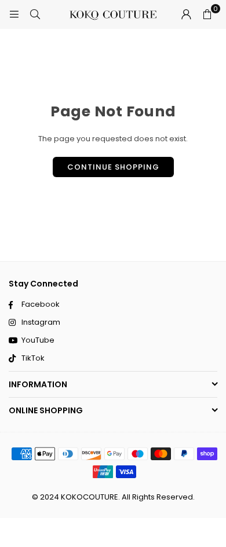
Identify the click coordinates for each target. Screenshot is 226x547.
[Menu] (13, 14)
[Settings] (186, 14)
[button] (206, 14)
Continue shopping (113, 166)
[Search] (34, 14)
